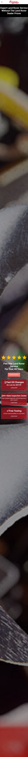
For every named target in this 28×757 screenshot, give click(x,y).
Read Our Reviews (14, 374)
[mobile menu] (2, 2)
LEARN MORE (14, 387)
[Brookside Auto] (14, 2)
